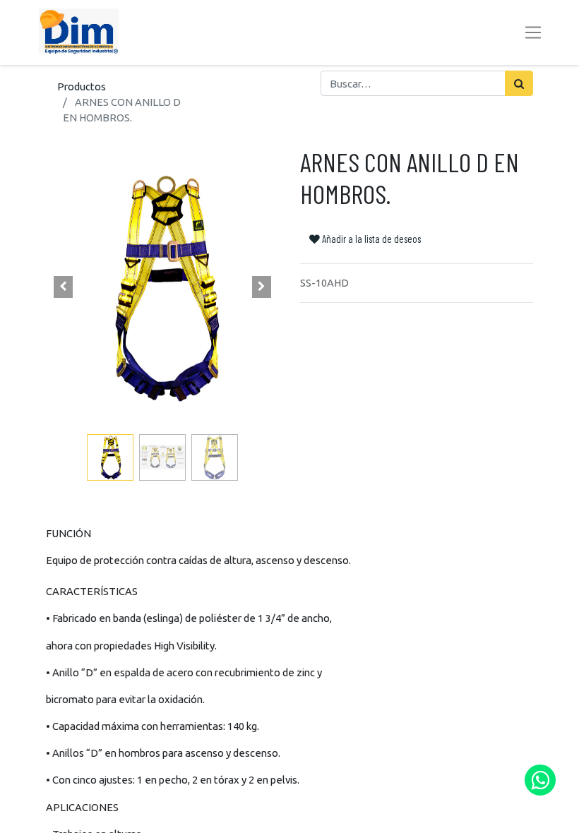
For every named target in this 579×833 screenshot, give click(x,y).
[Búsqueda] (519, 83)
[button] (63, 287)
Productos (81, 86)
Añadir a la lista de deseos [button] (370, 238)
